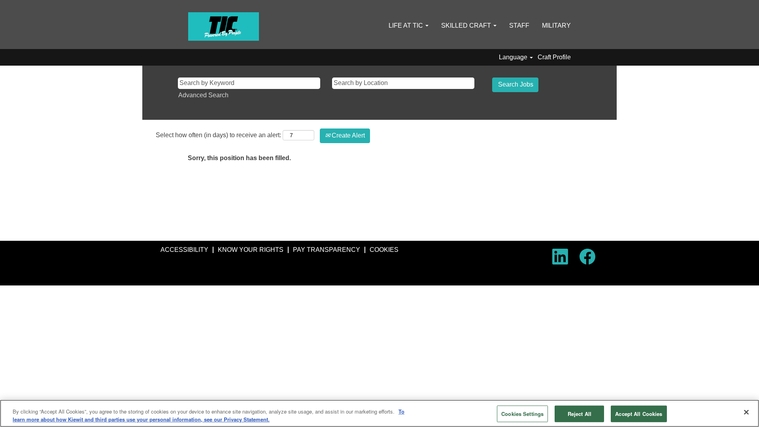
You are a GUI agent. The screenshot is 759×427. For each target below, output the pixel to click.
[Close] (746, 412)
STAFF (519, 25)
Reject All (579, 414)
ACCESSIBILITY (184, 249)
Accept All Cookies (638, 414)
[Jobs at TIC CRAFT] (223, 26)
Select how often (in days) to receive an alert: (218, 135)
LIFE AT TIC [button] (407, 25)
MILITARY (556, 25)
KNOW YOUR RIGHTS (250, 249)
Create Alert (347, 135)
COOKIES (384, 249)
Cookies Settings (522, 414)
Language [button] (514, 57)
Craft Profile (554, 57)
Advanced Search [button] (203, 95)
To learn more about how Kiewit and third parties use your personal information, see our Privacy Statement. (208, 415)
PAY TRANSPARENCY (326, 249)
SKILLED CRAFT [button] (467, 25)
